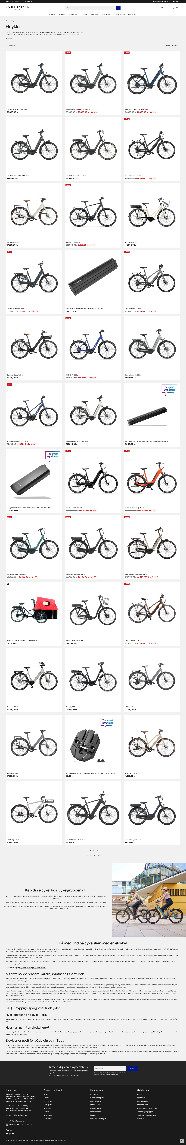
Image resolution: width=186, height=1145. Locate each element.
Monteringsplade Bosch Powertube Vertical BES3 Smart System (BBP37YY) (92, 773)
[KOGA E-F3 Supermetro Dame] (34, 411)
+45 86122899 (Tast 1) (23, 1108)
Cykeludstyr (48, 1119)
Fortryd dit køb (95, 1112)
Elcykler (46, 1098)
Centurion (14, 999)
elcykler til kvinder (39, 968)
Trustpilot (23, 1115)
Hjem (7, 21)
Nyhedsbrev (141, 1098)
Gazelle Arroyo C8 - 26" (133, 840)
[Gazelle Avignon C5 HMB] (34, 278)
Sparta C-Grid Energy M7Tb (134, 508)
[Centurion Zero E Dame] (152, 145)
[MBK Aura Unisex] (34, 211)
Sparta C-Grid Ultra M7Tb (75, 508)
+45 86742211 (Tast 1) (25, 1110)
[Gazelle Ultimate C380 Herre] (93, 809)
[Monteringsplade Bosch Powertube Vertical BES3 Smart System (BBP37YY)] (93, 743)
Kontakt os (94, 1094)
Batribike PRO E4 (71, 707)
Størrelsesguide (143, 1105)
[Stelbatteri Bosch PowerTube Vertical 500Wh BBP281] (93, 278)
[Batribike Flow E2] (152, 211)
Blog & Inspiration (143, 1101)
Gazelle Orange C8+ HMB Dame (76, 176)
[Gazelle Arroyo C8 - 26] (152, 809)
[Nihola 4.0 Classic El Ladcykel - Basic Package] (34, 610)
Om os (139, 1094)
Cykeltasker (48, 1115)
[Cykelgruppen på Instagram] (10, 1134)
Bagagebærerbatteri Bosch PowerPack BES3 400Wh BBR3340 (28, 508)
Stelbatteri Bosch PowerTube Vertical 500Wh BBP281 (84, 309)
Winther (14, 991)
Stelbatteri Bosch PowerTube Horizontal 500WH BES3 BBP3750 (146, 441)
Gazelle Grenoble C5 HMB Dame (18, 176)
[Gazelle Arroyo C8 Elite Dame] (34, 79)
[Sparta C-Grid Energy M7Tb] (152, 477)
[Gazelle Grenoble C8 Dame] (152, 344)
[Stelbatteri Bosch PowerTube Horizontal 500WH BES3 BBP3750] (152, 411)
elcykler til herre (25, 968)
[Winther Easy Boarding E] (93, 610)
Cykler (46, 1094)
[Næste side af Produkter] (101, 851)
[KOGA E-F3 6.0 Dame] (93, 344)
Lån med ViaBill (95, 1105)
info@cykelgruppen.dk (17, 1121)
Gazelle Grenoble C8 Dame (134, 375)
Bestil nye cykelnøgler (98, 1119)
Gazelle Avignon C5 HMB (15, 309)
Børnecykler (48, 1101)
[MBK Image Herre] (34, 809)
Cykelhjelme (48, 1105)
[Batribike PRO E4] (93, 676)
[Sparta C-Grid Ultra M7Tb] (93, 477)
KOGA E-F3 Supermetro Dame (17, 441)
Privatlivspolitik (95, 1101)
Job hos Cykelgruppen (145, 1112)
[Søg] (118, 8)
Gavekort (140, 1119)
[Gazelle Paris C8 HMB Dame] (34, 543)
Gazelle (14, 985)
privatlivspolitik (46, 1140)
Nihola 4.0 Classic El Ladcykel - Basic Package (23, 641)
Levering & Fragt (96, 1108)
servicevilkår (57, 1140)
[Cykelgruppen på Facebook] (7, 1134)
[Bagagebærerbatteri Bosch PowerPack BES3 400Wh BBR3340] (34, 477)
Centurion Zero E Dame (133, 176)
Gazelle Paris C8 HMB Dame (16, 574)
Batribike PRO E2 (13, 707)
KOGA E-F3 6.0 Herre (73, 242)
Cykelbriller (48, 1108)
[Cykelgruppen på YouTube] (13, 1134)
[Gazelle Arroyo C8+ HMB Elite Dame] (93, 79)
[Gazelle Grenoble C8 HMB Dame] (152, 543)
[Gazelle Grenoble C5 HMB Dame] (34, 145)
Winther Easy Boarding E (74, 641)
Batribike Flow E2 (131, 242)
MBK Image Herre (13, 840)
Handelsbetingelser (97, 1098)
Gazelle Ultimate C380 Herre (76, 840)
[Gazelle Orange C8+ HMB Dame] (93, 145)
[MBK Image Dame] (152, 743)
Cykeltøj (46, 1112)
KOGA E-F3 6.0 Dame (73, 375)
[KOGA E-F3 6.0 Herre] (93, 211)
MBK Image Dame (131, 773)
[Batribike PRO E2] (34, 676)
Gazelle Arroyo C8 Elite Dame (17, 109)
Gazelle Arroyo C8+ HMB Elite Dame (78, 109)
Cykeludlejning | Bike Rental (147, 1108)
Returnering (94, 1115)
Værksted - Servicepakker (146, 1115)
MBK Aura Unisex (13, 242)
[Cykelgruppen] (18, 8)
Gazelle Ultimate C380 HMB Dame (136, 109)
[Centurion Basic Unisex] (34, 344)
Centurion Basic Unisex (15, 375)
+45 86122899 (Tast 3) (24, 1106)
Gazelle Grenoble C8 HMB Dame (136, 574)
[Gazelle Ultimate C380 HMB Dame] (152, 79)
